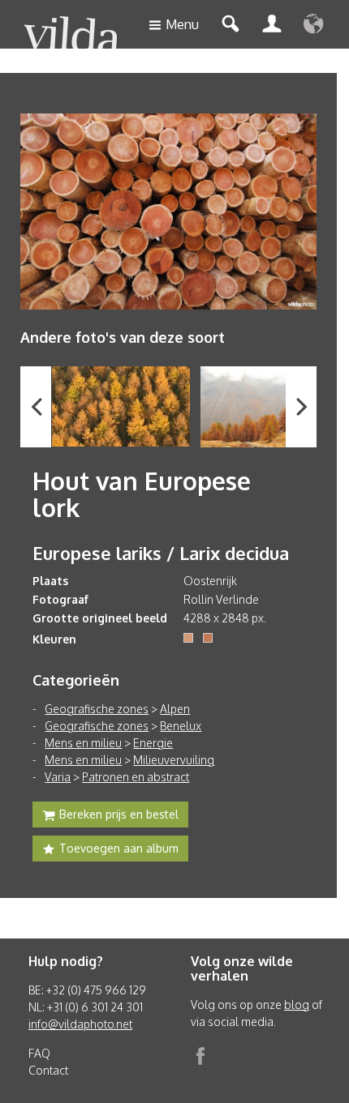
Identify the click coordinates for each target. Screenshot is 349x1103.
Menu (182, 24)
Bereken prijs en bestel (119, 814)
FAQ (39, 1053)
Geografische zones (97, 709)
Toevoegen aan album (119, 848)
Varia (58, 777)
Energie (153, 743)
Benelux (180, 726)
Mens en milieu (83, 743)
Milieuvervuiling (173, 760)
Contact (48, 1070)
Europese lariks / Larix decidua (160, 552)
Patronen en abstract (135, 777)
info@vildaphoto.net (80, 1024)
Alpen (175, 709)
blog (296, 1004)
